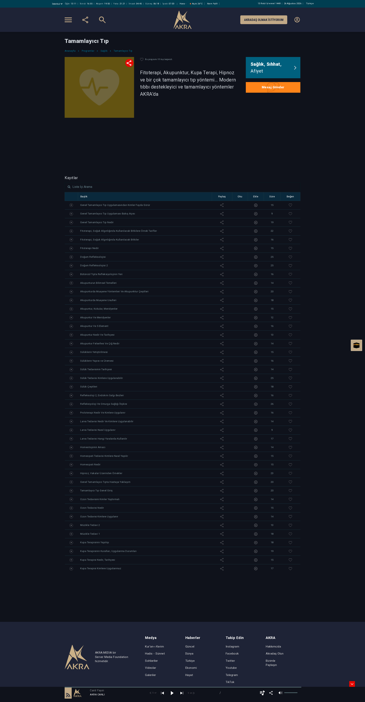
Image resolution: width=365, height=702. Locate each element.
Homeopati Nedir (90, 464)
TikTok (230, 682)
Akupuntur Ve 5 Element (94, 326)
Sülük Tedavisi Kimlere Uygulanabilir (101, 378)
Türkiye (190, 660)
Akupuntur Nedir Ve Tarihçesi (97, 334)
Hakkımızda (273, 646)
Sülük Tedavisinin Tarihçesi (96, 369)
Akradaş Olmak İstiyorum (263, 20)
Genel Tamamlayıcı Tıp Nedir (97, 222)
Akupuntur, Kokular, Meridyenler (99, 308)
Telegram (232, 675)
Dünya (189, 653)
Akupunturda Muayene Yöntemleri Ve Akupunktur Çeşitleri (114, 291)
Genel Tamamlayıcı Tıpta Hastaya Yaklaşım (105, 482)
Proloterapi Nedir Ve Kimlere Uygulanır (102, 412)
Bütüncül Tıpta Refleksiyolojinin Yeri (101, 274)
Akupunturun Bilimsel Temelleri (98, 282)
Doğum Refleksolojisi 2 (94, 265)
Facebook (232, 653)
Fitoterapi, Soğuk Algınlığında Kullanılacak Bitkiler (109, 239)
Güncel (189, 646)
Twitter (230, 660)
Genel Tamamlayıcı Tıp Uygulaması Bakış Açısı (107, 213)
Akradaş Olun (274, 653)
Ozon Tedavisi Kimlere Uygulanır (99, 516)
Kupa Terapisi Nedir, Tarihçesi (97, 559)
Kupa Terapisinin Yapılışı (94, 542)
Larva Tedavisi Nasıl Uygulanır (97, 429)
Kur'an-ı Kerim (154, 646)
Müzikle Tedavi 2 (90, 525)
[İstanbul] (57, 3)
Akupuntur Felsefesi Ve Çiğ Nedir (99, 343)
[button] (68, 693)
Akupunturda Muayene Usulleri (98, 300)
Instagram (232, 646)
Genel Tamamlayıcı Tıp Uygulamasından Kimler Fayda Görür (115, 205)
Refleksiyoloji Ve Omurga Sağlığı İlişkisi (103, 403)
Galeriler (150, 675)
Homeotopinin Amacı (92, 447)
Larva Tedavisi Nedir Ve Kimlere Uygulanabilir (106, 421)
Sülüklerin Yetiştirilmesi (94, 352)
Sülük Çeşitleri (88, 386)
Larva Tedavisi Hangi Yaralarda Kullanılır (103, 438)
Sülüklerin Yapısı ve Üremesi (96, 360)
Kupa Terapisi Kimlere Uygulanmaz (100, 568)
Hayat (189, 675)
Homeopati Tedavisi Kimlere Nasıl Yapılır (104, 456)
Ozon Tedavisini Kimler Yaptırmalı (100, 499)
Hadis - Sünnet (155, 653)
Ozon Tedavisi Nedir (92, 507)
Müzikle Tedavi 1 (90, 533)
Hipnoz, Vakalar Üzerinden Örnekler (101, 473)
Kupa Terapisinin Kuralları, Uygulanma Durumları (108, 551)
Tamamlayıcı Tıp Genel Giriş (96, 490)
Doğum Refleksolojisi (93, 256)
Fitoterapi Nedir (89, 248)
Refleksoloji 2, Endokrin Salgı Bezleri (102, 395)
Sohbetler (151, 660)
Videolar (150, 668)
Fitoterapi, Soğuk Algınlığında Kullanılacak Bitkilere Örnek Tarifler (118, 230)
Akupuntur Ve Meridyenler (95, 317)
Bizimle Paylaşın (271, 663)
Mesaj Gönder (273, 87)
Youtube (231, 668)
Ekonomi (191, 668)
